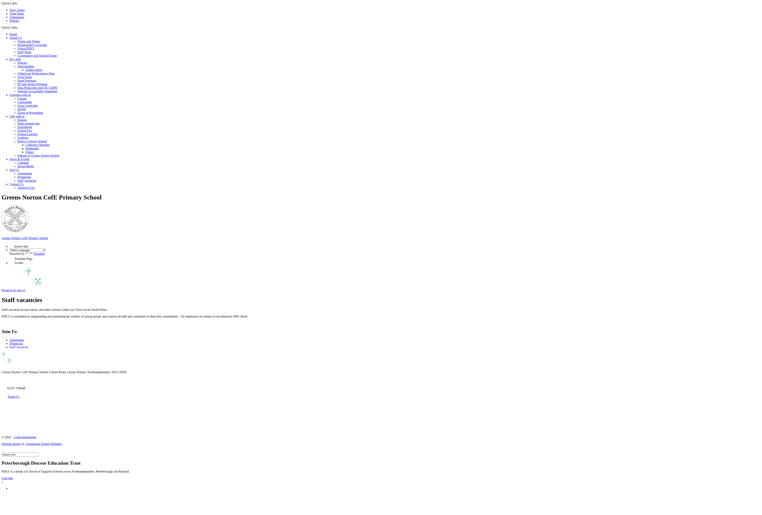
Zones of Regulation (30, 112)
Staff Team (24, 52)
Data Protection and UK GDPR (37, 87)
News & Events (19, 159)
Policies (14, 20)
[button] (18, 27)
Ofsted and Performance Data (36, 73)
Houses (22, 120)
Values (29, 152)
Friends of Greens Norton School (38, 155)
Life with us (17, 116)
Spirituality (32, 148)
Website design (11, 444)
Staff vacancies (26, 180)
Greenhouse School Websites (43, 444)
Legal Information (25, 437)
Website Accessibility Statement (37, 91)
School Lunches (27, 134)
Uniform (22, 137)
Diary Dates (17, 10)
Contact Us (17, 184)
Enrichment (24, 127)
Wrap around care (28, 123)
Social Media (25, 166)
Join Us (14, 170)
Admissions (17, 17)
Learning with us (20, 95)
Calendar (23, 162)
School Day (24, 130)
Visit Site (7, 478)
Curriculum (24, 102)
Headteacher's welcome (32, 45)
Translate (39, 253)
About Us (16, 37)
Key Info (15, 59)
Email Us (13, 396)
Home (13, 34)
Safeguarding (25, 66)
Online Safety (34, 70)
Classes (22, 98)
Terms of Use (25, 187)
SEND (21, 109)
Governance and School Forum (37, 55)
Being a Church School (32, 141)
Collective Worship (37, 145)
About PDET (25, 48)
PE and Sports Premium (32, 84)
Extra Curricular (27, 105)
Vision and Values (28, 41)
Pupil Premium (26, 80)
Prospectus (24, 177)
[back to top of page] (3, 450)
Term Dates (17, 13)
